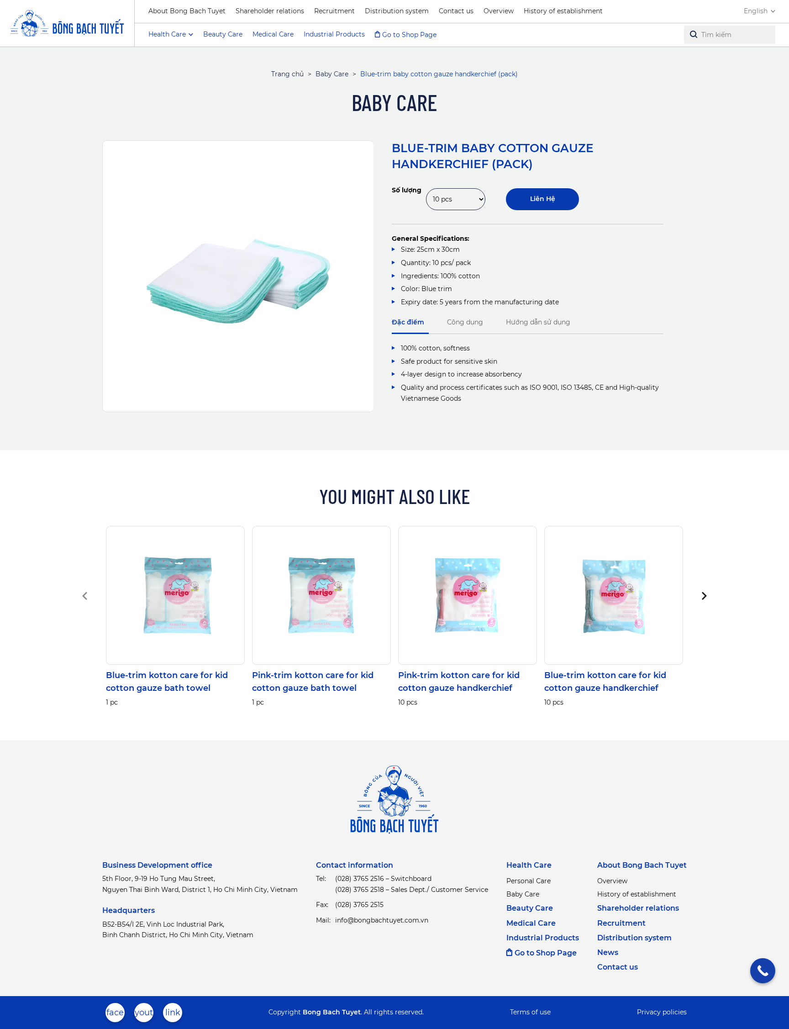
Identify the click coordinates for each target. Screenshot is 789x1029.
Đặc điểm (408, 322)
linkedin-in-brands (172, 1015)
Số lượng (406, 190)
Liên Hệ (542, 199)
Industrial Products (334, 34)
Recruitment (334, 11)
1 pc (112, 702)
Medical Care (273, 34)
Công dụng (465, 322)
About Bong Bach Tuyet (187, 11)
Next (703, 595)
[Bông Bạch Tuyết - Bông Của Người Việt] (67, 23)
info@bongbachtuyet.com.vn (381, 920)
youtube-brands (143, 1015)
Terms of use (530, 1012)
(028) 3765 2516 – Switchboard (383, 879)
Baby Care (332, 74)
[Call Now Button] (762, 970)
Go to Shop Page (409, 35)
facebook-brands (115, 1015)
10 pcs (407, 702)
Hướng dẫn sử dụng (538, 322)
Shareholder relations (270, 11)
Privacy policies (662, 1012)
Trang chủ (287, 74)
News (607, 952)
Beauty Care (222, 34)
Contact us (456, 11)
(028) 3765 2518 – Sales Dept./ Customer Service (411, 890)
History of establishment (563, 11)
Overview (499, 11)
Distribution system (397, 11)
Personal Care (528, 881)
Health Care (529, 865)
